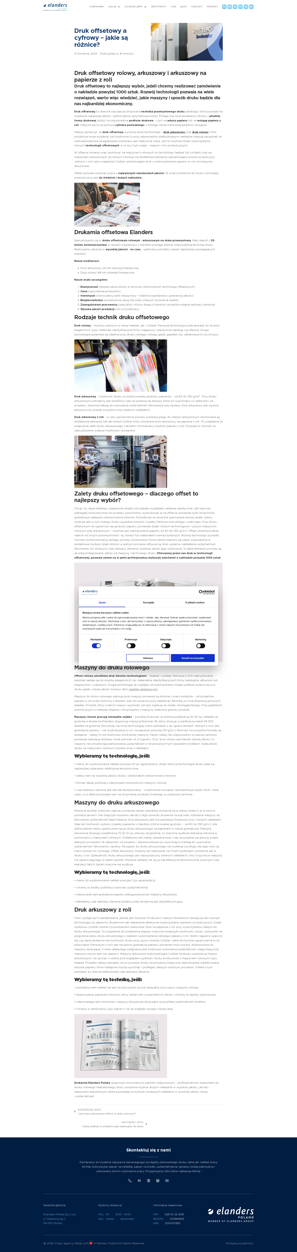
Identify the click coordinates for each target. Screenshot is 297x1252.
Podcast (196, 7)
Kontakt (212, 7)
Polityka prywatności (240, 1243)
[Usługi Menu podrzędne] (119, 6)
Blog (184, 7)
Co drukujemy (134, 7)
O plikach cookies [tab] (195, 602)
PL (224, 7)
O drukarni (96, 7)
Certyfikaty (159, 7)
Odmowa (148, 658)
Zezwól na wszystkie (193, 658)
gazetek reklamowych (143, 689)
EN (229, 7)
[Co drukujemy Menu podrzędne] (145, 6)
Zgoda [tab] (102, 602)
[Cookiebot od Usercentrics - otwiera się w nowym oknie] (201, 592)
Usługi (112, 7)
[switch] (131, 645)
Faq (173, 7)
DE (235, 7)
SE (246, 7)
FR (240, 7)
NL (251, 7)
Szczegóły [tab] (148, 602)
